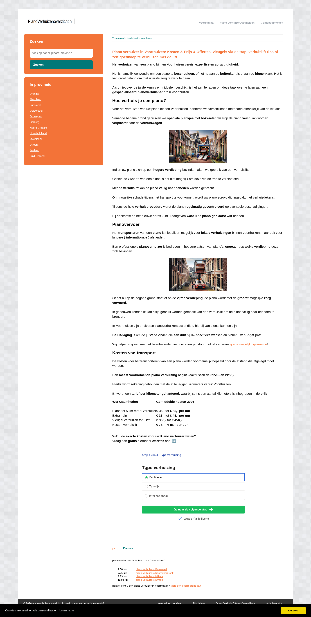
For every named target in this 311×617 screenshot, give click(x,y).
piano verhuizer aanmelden (237, 22)
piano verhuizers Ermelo (149, 579)
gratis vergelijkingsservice (248, 344)
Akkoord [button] (293, 610)
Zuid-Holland (37, 155)
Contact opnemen (272, 22)
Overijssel (36, 138)
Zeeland (34, 150)
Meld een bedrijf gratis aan (186, 585)
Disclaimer (199, 603)
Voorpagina (206, 22)
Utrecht (34, 144)
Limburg (34, 121)
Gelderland (36, 110)
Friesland (35, 105)
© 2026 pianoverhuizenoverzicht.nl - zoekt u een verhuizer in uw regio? (63, 603)
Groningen (36, 116)
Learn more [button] (66, 610)
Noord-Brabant (38, 127)
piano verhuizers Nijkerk (149, 576)
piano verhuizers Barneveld (151, 569)
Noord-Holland (38, 133)
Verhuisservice (274, 603)
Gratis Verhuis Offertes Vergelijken (235, 603)
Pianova (128, 548)
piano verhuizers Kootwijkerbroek (154, 573)
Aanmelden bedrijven (170, 603)
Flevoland (35, 99)
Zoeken (38, 64)
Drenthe (34, 93)
